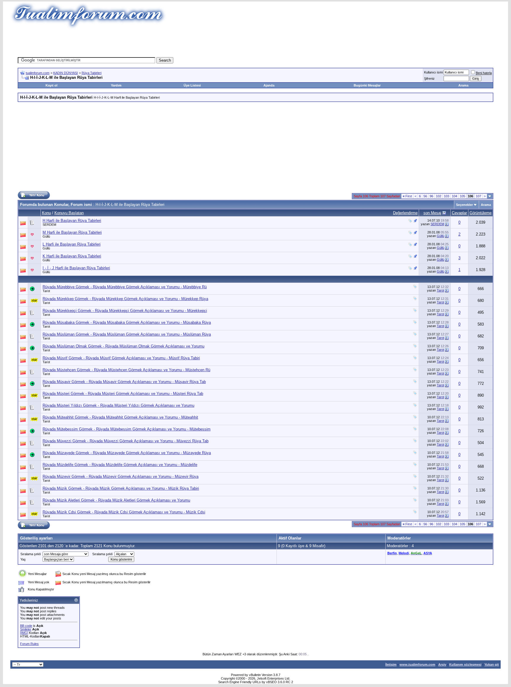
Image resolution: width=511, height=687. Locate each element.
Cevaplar (459, 213)
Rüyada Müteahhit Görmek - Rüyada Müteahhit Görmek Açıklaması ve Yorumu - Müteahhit (120, 417)
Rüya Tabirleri (91, 73)
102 (438, 196)
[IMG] (24, 633)
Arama (463, 85)
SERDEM (49, 224)
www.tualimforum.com (417, 664)
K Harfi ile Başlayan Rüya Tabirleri (72, 256)
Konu (46, 213)
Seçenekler (464, 204)
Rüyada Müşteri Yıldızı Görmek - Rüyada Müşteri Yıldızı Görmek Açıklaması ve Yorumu (118, 405)
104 (454, 196)
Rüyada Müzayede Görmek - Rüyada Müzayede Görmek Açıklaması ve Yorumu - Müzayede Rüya (127, 453)
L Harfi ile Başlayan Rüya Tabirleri (72, 244)
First (407, 196)
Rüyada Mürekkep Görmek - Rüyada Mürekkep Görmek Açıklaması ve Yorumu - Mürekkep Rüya (125, 299)
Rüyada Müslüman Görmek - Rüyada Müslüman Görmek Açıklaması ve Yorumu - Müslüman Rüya (127, 334)
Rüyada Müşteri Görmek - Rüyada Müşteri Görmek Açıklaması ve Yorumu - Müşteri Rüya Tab (123, 393)
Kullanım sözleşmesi (465, 664)
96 (431, 196)
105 (462, 196)
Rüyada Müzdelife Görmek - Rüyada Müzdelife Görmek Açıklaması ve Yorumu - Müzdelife (120, 464)
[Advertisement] (147, 43)
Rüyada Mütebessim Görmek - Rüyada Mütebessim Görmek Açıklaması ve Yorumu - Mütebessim (127, 429)
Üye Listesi (192, 85)
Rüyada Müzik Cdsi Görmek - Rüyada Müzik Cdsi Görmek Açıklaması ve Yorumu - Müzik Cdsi (124, 512)
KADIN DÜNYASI (65, 73)
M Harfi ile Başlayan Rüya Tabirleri (72, 232)
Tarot (46, 291)
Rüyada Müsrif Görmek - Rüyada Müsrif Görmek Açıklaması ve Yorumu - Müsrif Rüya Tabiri (121, 358)
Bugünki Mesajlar (367, 85)
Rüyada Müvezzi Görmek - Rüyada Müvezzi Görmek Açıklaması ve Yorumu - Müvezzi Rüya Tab (125, 441)
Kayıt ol (51, 85)
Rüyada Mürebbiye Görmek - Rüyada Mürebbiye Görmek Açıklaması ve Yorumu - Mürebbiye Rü (125, 287)
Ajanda (268, 85)
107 (478, 196)
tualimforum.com (37, 73)
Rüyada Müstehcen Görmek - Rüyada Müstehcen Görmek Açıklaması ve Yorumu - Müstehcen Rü (126, 370)
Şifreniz (429, 78)
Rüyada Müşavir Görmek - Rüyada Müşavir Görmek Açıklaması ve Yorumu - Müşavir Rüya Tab (124, 381)
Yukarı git (491, 664)
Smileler (25, 629)
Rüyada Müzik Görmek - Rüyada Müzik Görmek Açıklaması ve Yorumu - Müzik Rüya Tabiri (121, 488)
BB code (26, 625)
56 (425, 196)
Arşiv (442, 664)
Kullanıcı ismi (433, 72)
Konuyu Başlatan (69, 213)
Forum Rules (29, 644)
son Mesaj (432, 213)
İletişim (391, 664)
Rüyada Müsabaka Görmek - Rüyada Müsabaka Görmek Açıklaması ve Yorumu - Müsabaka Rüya (127, 322)
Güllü (46, 236)
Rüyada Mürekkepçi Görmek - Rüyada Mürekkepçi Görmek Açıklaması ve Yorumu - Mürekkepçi (125, 310)
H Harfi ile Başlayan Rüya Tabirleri (72, 220)
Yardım (116, 85)
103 (446, 196)
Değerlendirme (405, 213)
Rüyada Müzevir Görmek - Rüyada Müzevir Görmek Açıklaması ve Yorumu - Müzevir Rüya (120, 476)
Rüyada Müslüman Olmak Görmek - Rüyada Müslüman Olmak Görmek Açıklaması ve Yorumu (123, 346)
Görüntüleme (480, 213)
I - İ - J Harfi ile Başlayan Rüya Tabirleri (76, 268)
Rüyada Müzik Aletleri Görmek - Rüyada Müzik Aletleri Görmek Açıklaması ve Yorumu (116, 500)
